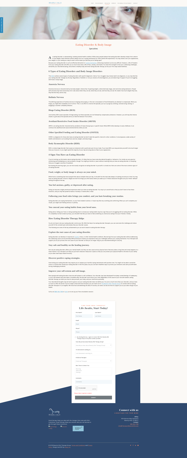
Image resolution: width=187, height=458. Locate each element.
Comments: (79, 378)
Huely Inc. (68, 447)
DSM (52, 76)
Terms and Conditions (78, 445)
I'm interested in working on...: (83, 349)
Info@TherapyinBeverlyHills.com (128, 426)
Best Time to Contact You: (82, 365)
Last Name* (98, 312)
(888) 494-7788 (58, 291)
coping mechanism (91, 63)
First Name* (79, 312)
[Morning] (92, 369)
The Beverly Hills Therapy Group (111, 283)
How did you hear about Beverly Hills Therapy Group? (90, 341)
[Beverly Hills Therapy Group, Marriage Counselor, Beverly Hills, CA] (54, 434)
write (66, 291)
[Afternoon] (92, 370)
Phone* (78, 328)
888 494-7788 (134, 424)
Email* (77, 320)
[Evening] (92, 372)
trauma (77, 237)
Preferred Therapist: (81, 357)
